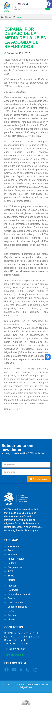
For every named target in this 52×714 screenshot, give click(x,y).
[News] (14, 17)
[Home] (2, 17)
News (19, 17)
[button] (48, 4)
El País (16, 409)
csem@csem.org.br (14, 655)
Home (8, 17)
